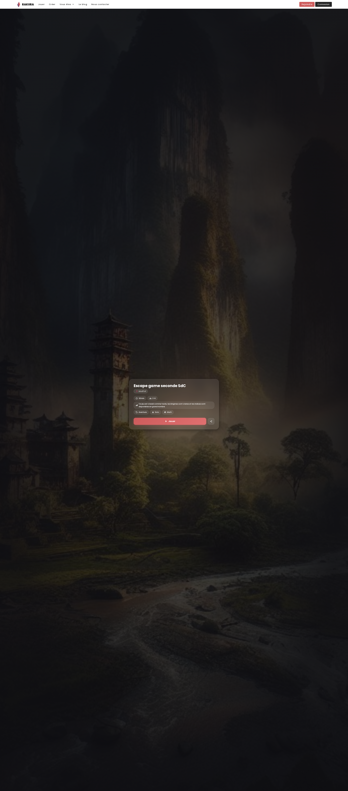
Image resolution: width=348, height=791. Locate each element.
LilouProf (142, 391)
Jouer (171, 421)
